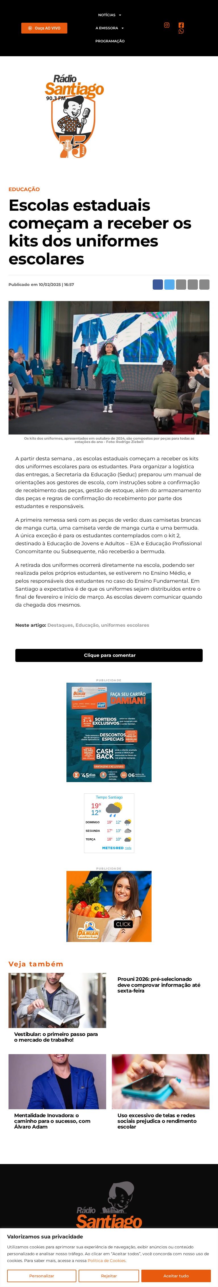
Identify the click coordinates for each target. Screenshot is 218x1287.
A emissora (107, 28)
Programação (110, 41)
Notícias (107, 15)
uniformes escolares (125, 625)
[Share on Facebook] (158, 284)
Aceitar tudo (176, 1275)
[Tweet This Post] (169, 284)
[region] (109, 1257)
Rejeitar (109, 1275)
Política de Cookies (106, 1260)
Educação (87, 625)
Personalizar (41, 1275)
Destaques (60, 625)
